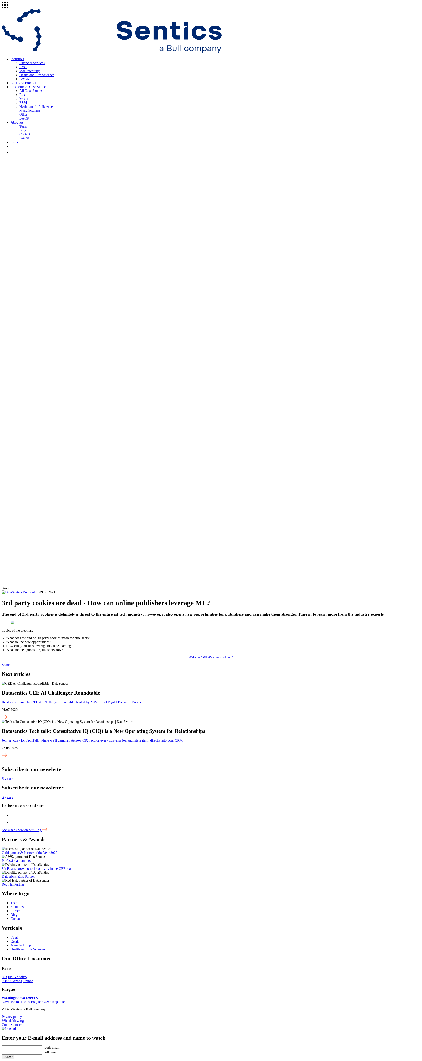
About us (17, 122)
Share (6, 665)
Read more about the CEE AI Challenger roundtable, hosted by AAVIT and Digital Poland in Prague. (72, 702)
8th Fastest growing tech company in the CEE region (38, 868)
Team (23, 126)
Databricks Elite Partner (18, 876)
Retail (23, 67)
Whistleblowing (13, 1021)
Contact (24, 134)
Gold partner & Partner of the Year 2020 (29, 853)
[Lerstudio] (10, 1028)
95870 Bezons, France (17, 979)
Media (23, 98)
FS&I (23, 102)
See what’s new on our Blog (22, 830)
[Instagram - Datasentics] (13, 152)
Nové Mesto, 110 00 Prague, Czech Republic (33, 1000)
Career (15, 142)
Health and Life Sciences (36, 75)
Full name (50, 1052)
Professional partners (16, 860)
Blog (22, 130)
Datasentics (30, 592)
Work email (51, 1047)
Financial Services (32, 63)
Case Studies (19, 87)
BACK (24, 79)
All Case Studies (30, 91)
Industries (17, 59)
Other (23, 114)
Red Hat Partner (13, 884)
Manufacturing (29, 71)
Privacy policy (12, 1017)
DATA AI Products (24, 83)
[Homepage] (112, 51)
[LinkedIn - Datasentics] (18, 152)
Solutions (17, 907)
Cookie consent (12, 1024)
